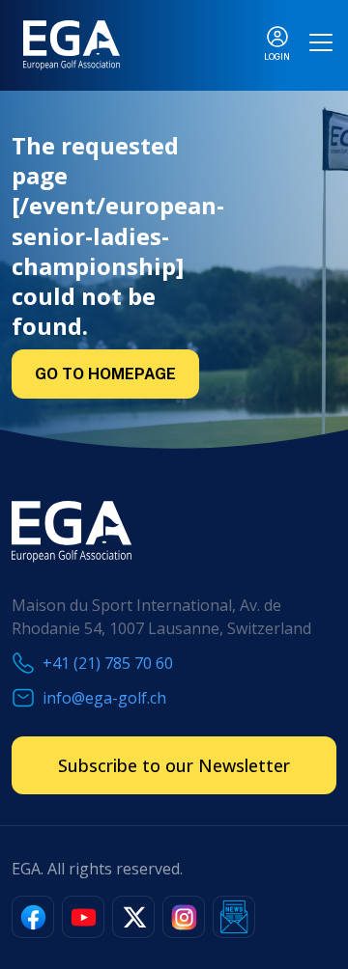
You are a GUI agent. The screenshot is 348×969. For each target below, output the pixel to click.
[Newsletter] (234, 917)
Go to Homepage (105, 374)
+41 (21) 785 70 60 (108, 663)
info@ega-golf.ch (104, 697)
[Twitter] (133, 917)
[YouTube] (83, 917)
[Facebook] (33, 917)
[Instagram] (183, 917)
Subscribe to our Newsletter (174, 765)
